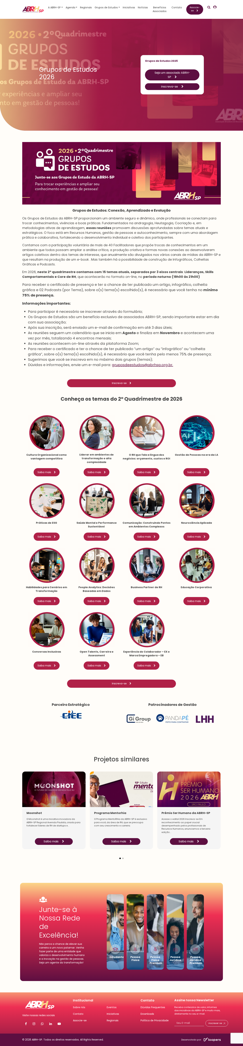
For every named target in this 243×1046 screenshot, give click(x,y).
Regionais (86, 7)
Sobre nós (79, 1007)
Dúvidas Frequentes (153, 1007)
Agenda (70, 7)
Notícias (143, 7)
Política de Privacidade (155, 1020)
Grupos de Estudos (106, 7)
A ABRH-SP (54, 7)
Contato (176, 7)
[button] (120, 855)
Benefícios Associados (160, 9)
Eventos (112, 1007)
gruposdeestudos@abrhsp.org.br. (142, 364)
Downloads (147, 1014)
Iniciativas (129, 7)
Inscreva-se (170, 87)
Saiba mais (44, 472)
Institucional (83, 1000)
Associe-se (195, 9)
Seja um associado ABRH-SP (172, 75)
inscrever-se (215, 1023)
